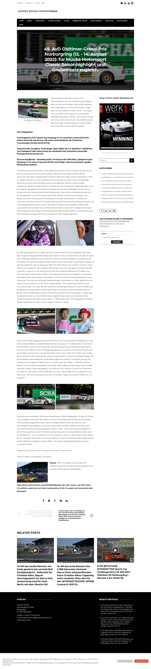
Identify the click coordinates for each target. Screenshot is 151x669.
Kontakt (37, 3)
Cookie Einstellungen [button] (125, 661)
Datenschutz (29, 3)
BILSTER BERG (122, 21)
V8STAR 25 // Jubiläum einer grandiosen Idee (117, 195)
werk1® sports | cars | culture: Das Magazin (117, 198)
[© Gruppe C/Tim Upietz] (36, 233)
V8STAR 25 (109, 21)
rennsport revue (80, 21)
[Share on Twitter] (49, 500)
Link (28, 620)
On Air (66, 21)
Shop (43, 3)
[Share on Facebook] (43, 500)
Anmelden (116, 242)
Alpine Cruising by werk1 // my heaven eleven (117, 174)
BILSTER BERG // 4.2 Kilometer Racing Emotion (117, 177)
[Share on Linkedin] (67, 500)
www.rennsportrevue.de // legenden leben (117, 202)
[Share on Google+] (55, 500)
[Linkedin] (125, 3)
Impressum (20, 3)
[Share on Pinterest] (61, 500)
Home (21, 21)
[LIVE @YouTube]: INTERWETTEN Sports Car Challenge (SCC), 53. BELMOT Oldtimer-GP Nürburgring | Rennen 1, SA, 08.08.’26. (117, 641)
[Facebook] (122, 3)
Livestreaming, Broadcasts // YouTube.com (117, 188)
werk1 (29, 21)
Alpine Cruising (54, 21)
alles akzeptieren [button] (141, 661)
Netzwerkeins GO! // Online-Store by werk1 (117, 191)
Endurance (40, 21)
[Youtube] (129, 3)
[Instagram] (132, 3)
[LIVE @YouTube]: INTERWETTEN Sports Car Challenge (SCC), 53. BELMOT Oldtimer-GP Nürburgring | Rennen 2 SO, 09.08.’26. (113, 572)
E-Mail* (104, 233)
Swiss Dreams (96, 21)
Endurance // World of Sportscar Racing (117, 184)
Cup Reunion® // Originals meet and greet (121, 116)
